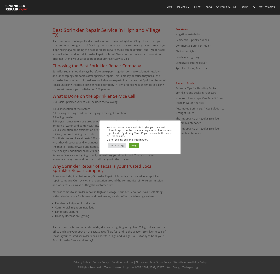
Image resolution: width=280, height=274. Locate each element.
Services (182, 7)
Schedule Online (226, 7)
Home (169, 7)
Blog (209, 7)
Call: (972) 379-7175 (264, 7)
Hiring (244, 7)
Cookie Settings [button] (117, 145)
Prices (198, 7)
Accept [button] (134, 145)
